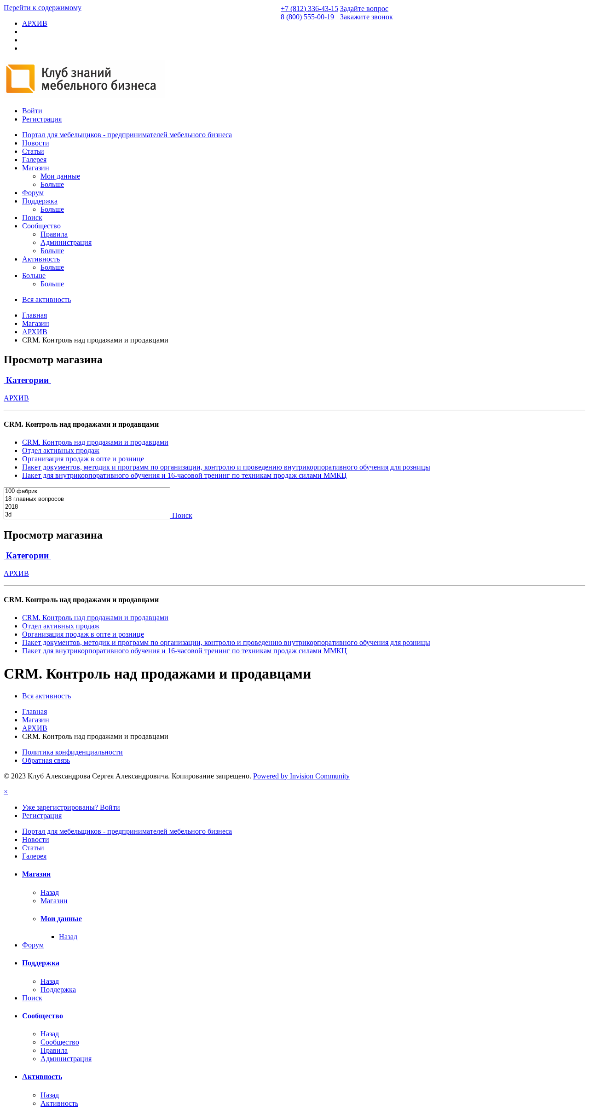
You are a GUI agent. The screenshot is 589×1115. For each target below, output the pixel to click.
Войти (32, 111)
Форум (33, 193)
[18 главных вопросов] (87, 499)
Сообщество (41, 226)
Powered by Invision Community (301, 776)
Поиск (32, 217)
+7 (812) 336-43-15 (309, 8)
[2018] (87, 507)
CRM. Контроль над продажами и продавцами (95, 442)
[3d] (87, 515)
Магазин (35, 168)
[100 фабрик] (87, 491)
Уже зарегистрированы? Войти (71, 807)
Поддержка (40, 201)
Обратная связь (46, 760)
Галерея (34, 159)
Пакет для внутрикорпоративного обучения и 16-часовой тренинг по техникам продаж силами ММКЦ (184, 475)
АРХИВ (16, 398)
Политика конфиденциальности (72, 752)
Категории (27, 380)
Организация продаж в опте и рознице (83, 459)
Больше (52, 184)
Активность (41, 259)
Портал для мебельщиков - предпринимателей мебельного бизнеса (127, 135)
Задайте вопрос (364, 8)
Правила (54, 234)
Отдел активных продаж (60, 450)
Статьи (33, 151)
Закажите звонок (366, 17)
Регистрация (42, 119)
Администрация (66, 242)
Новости (35, 143)
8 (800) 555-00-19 (307, 17)
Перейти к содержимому (42, 8)
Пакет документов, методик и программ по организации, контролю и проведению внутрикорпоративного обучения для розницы (226, 467)
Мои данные (60, 176)
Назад (49, 892)
